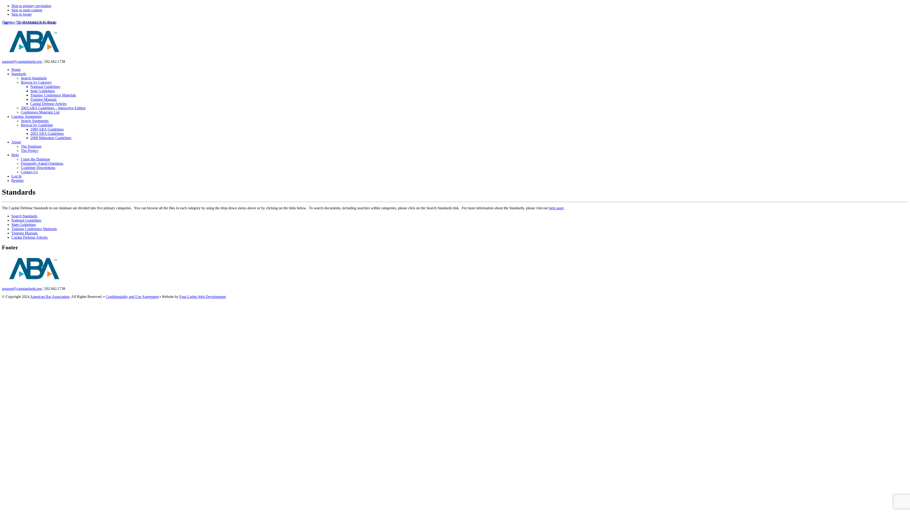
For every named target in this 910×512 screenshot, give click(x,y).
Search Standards (24, 216)
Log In (16, 176)
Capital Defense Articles (29, 237)
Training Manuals (24, 233)
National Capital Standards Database (29, 22)
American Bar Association (49, 297)
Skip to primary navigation (31, 6)
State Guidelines (23, 225)
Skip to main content (26, 10)
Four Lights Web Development (202, 297)
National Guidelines (26, 220)
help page (556, 208)
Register (17, 180)
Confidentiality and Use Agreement (132, 297)
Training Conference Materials (34, 229)
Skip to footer (21, 14)
